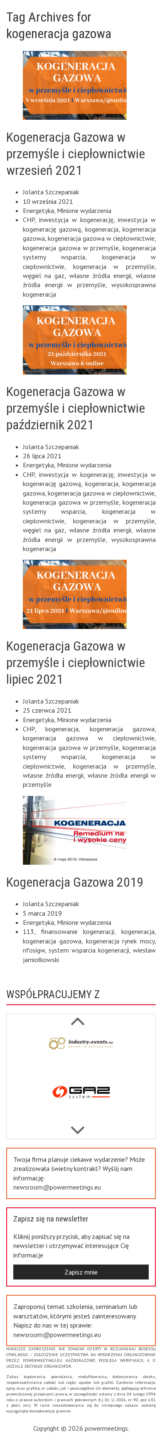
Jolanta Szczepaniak (51, 192)
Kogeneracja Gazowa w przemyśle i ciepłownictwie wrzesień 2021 (75, 153)
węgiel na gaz (43, 275)
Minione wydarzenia (84, 210)
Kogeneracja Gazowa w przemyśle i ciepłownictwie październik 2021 (75, 408)
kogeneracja (101, 229)
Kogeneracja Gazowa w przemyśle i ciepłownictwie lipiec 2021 (75, 662)
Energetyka (38, 210)
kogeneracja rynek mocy (120, 941)
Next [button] (77, 1016)
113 (28, 931)
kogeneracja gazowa (122, 729)
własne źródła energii (100, 275)
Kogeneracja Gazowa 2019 (74, 882)
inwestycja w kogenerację (76, 219)
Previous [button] (77, 1126)
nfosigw (34, 950)
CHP (28, 219)
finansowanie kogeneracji (78, 931)
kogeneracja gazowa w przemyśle (71, 248)
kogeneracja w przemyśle (114, 266)
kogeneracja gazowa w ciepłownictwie (101, 238)
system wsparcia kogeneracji (89, 950)
